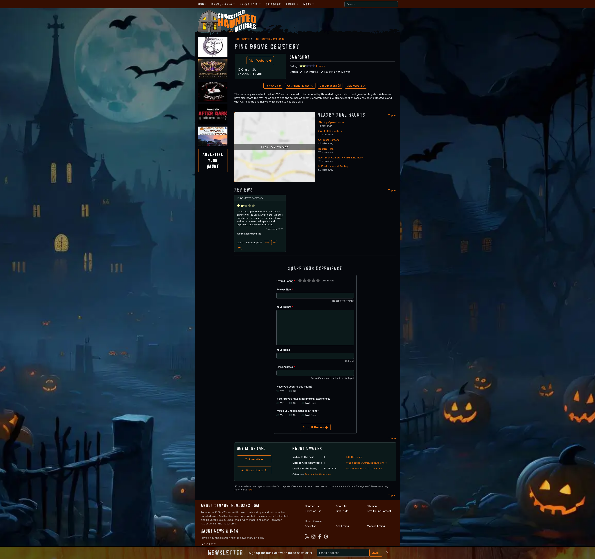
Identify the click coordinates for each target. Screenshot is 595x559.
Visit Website (259, 60)
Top (391, 115)
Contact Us (312, 506)
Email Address (285, 366)
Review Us (272, 85)
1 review (320, 66)
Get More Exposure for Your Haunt (364, 468)
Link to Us (342, 511)
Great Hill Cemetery (330, 131)
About (291, 4)
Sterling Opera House (331, 122)
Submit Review (314, 427)
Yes (267, 242)
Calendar (273, 4)
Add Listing (342, 526)
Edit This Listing (354, 457)
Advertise (310, 526)
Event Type (249, 4)
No (274, 242)
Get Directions (329, 85)
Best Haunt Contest (379, 511)
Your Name (283, 349)
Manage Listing (376, 526)
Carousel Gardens (328, 139)
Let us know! (208, 544)
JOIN (376, 553)
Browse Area (221, 4)
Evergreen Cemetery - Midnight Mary (340, 157)
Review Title (284, 289)
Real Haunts (242, 38)
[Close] (387, 552)
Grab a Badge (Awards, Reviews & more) (367, 462)
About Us (341, 506)
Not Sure (310, 403)
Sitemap (372, 506)
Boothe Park (325, 148)
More (307, 4)
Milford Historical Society (333, 166)
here (250, 489)
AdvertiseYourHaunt (213, 160)
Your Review (284, 306)
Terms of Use (313, 511)
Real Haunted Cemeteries (269, 38)
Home (202, 4)
